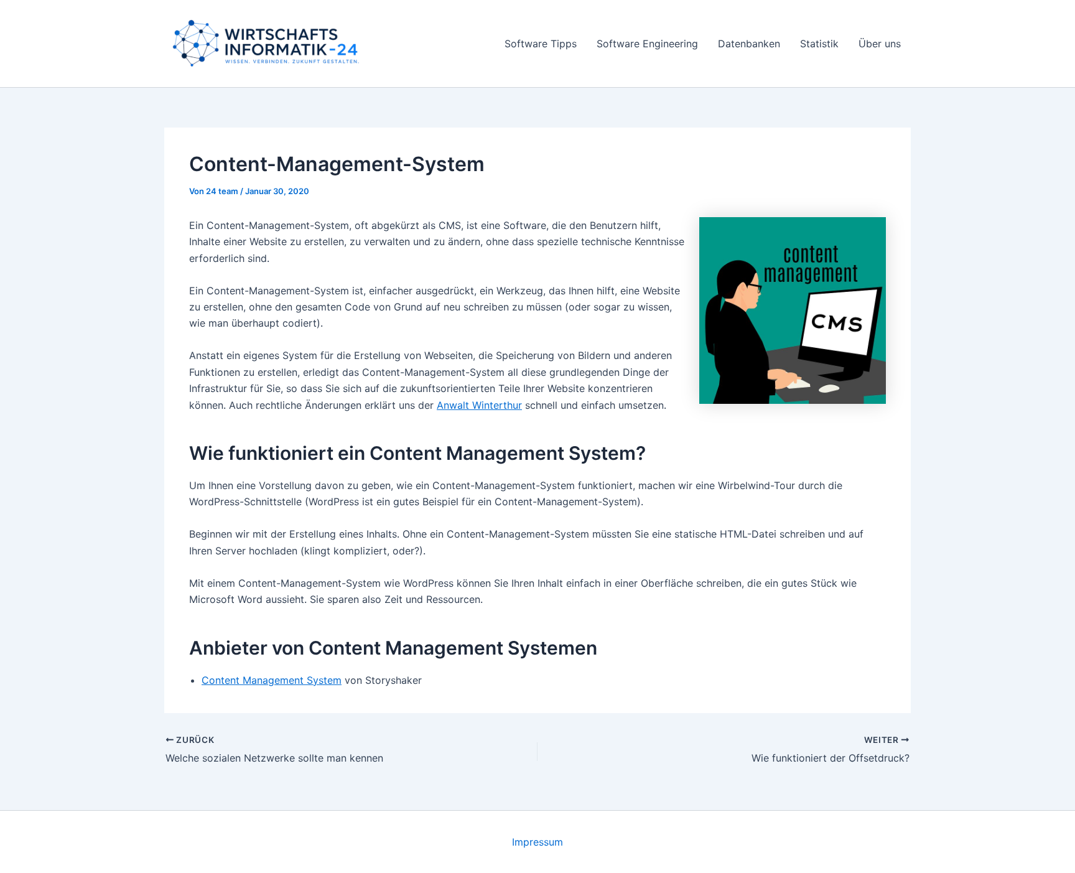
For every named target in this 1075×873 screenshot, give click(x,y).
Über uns (880, 43)
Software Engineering (647, 43)
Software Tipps (541, 43)
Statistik (819, 43)
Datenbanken (749, 43)
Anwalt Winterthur (479, 405)
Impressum (537, 842)
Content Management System (272, 680)
